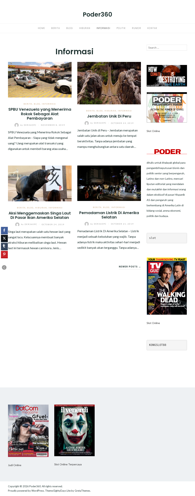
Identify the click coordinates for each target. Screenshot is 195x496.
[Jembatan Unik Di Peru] (109, 83)
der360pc (28, 125)
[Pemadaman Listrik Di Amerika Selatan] (109, 183)
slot (152, 238)
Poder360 (97, 14)
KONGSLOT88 (157, 345)
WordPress (37, 490)
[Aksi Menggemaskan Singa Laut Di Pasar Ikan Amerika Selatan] (40, 183)
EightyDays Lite (62, 490)
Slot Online (153, 131)
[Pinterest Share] (4, 254)
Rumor (136, 28)
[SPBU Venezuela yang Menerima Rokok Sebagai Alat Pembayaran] (40, 79)
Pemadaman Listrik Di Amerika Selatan (109, 215)
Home (41, 28)
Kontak (152, 28)
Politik (121, 28)
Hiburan (84, 28)
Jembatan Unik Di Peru (109, 116)
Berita (55, 28)
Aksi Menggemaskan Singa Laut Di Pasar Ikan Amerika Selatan (40, 215)
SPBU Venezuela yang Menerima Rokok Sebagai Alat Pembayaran (39, 114)
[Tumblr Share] (4, 246)
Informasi (103, 28)
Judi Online (14, 465)
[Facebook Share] (4, 230)
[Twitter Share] (4, 238)
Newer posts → (130, 266)
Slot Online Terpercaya (68, 464)
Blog (69, 28)
